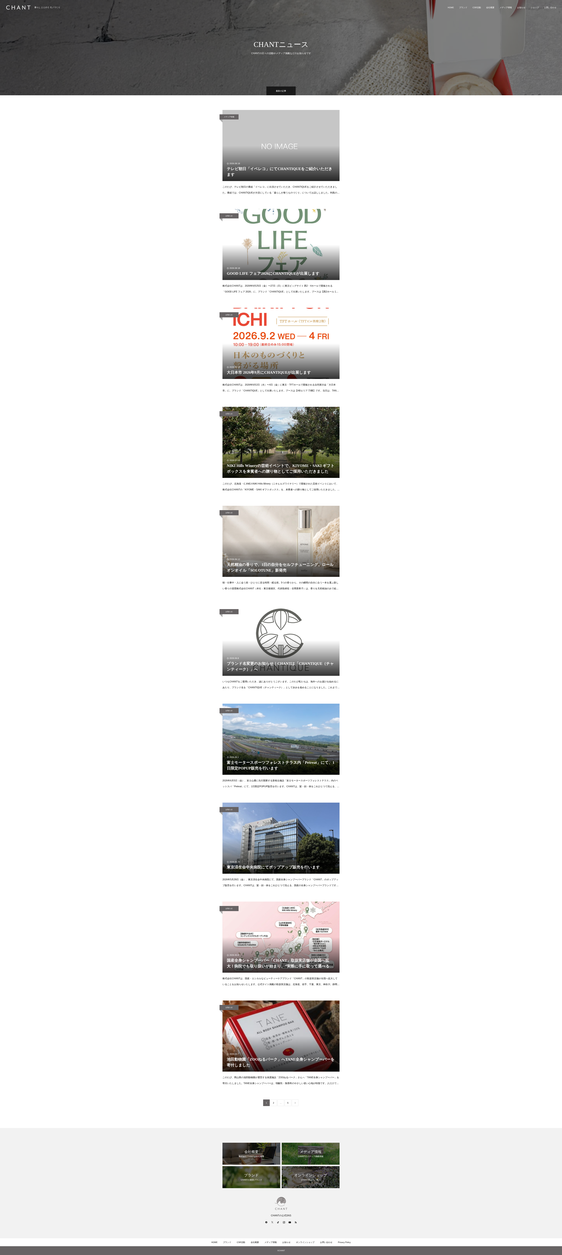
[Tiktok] (278, 1222)
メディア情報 (506, 7)
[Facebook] (266, 1222)
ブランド (463, 7)
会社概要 (490, 7)
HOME (451, 7)
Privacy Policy (344, 1242)
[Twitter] (272, 1222)
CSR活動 (477, 7)
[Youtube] (289, 1222)
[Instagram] (283, 1222)
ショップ (535, 7)
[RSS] (295, 1222)
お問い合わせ (550, 7)
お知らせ (521, 7)
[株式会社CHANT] (18, 7)
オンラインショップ (305, 1242)
